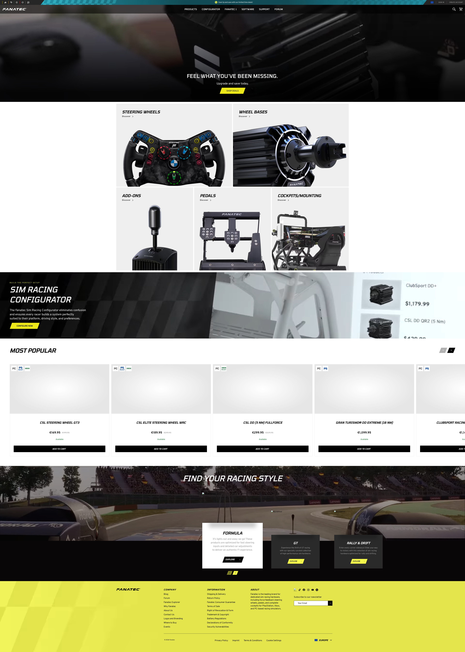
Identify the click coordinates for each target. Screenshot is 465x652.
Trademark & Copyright (218, 614)
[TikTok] (299, 589)
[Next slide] (451, 350)
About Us (168, 610)
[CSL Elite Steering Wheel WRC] (161, 389)
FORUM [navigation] (279, 9)
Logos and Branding (173, 618)
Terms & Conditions (253, 641)
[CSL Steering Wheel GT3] (59, 389)
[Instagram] (308, 589)
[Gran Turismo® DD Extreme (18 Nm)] (364, 389)
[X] (316, 589)
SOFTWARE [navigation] (248, 9)
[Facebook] (303, 589)
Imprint (235, 641)
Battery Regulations (216, 618)
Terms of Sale (213, 606)
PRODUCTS (191, 9)
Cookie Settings (273, 641)
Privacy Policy (221, 641)
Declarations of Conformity (220, 622)
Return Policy (213, 598)
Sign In (441, 2)
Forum (167, 598)
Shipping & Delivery (216, 594)
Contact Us (169, 614)
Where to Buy (170, 622)
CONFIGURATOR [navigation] (211, 9)
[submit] (330, 603)
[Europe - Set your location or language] (432, 2)
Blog (166, 594)
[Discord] (295, 589)
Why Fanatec (170, 606)
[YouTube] (312, 589)
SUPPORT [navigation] (264, 9)
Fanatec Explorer (172, 602)
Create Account (456, 2)
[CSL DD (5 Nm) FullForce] (262, 389)
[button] (14, 9)
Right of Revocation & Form (220, 610)
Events (167, 627)
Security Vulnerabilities (218, 627)
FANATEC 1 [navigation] (231, 9)
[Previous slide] (443, 350)
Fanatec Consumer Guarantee (221, 602)
